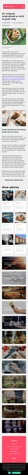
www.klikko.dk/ (15, 453)
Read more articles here (14, 180)
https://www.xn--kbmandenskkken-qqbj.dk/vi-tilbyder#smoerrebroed (13, 78)
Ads (14, 461)
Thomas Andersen (17, 22)
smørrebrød (5, 25)
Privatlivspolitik (16, 472)
